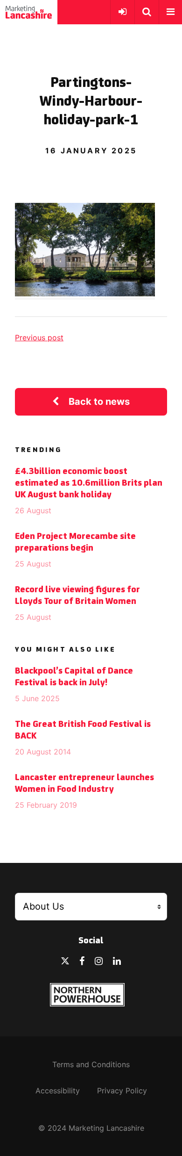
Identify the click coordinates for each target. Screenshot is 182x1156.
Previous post (39, 337)
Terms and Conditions (91, 1064)
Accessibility (57, 1090)
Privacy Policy (122, 1090)
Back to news (99, 401)
